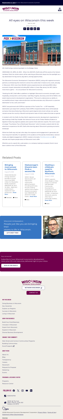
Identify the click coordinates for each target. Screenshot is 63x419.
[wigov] (5, 407)
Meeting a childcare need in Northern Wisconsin (50, 169)
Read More (33, 196)
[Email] (38, 28)
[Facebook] (24, 28)
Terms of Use (52, 412)
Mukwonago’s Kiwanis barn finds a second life (31, 168)
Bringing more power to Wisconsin (11, 167)
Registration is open (9, 2)
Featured (8, 197)
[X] (28, 28)
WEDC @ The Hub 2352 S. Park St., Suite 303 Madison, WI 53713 (15, 402)
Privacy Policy (42, 412)
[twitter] (18, 391)
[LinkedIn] (35, 28)
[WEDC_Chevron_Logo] (10, 7)
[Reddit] (31, 28)
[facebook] (14, 391)
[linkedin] (31, 391)
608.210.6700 (11, 396)
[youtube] (27, 391)
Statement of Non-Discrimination (12, 414)
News (16, 197)
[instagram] (22, 391)
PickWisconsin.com (46, 137)
